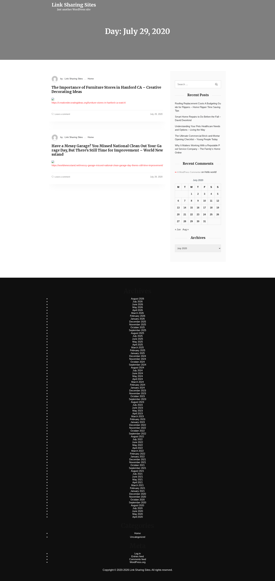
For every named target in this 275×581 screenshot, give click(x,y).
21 (184, 214)
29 (191, 221)
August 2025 (137, 333)
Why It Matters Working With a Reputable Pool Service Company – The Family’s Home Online (197, 149)
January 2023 (137, 422)
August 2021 (137, 471)
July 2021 (138, 473)
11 (211, 200)
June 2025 (137, 338)
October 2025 (137, 327)
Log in (137, 553)
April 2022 (137, 448)
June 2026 (137, 304)
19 (217, 207)
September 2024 (137, 364)
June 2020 (137, 511)
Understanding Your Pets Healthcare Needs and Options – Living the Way (197, 128)
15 (191, 207)
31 (204, 221)
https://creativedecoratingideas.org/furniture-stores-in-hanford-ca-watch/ (89, 102)
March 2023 (137, 416)
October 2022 (137, 430)
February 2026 (137, 316)
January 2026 (137, 318)
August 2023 (137, 402)
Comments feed (137, 559)
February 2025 (137, 350)
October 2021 (137, 465)
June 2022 (137, 442)
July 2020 (138, 508)
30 (198, 221)
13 (178, 207)
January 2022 (137, 456)
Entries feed (137, 556)
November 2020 (137, 496)
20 (178, 214)
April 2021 (137, 482)
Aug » (186, 229)
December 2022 (137, 425)
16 (198, 207)
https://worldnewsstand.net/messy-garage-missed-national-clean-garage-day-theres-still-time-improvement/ (107, 165)
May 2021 (137, 479)
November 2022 (137, 427)
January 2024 (137, 387)
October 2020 (137, 499)
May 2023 (137, 410)
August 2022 (137, 436)
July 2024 (138, 370)
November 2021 (137, 462)
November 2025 (137, 324)
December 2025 (137, 321)
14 (184, 207)
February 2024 (137, 384)
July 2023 (138, 404)
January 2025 (137, 353)
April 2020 (137, 516)
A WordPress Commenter (189, 172)
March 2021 (137, 485)
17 (204, 207)
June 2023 (137, 407)
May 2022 (137, 445)
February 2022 (137, 453)
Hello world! (210, 172)
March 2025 (137, 347)
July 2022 (138, 439)
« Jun (178, 229)
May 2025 (137, 341)
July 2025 (138, 336)
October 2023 (137, 396)
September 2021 (137, 468)
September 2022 (137, 433)
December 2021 (137, 459)
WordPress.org (137, 562)
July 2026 (138, 301)
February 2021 (137, 488)
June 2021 (137, 476)
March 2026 (137, 313)
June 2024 (137, 373)
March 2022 (137, 450)
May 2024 (137, 376)
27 (178, 221)
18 (211, 207)
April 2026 (137, 310)
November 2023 (137, 393)
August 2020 (137, 505)
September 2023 (137, 399)
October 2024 (137, 361)
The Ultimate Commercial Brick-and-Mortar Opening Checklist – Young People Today (197, 137)
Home (91, 78)
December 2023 (137, 390)
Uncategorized (137, 537)
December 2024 (137, 356)
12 (217, 200)
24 (204, 214)
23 (198, 214)
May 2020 (137, 514)
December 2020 (137, 493)
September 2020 (137, 502)
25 (211, 214)
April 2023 (137, 413)
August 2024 (137, 367)
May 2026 (137, 307)
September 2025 (137, 330)
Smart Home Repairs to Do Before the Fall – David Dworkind (198, 118)
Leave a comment (62, 114)
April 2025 (137, 344)
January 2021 (137, 491)
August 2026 (137, 298)
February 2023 (137, 419)
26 (217, 214)
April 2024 (137, 379)
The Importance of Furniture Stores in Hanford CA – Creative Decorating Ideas (106, 89)
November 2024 (137, 359)
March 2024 (137, 382)
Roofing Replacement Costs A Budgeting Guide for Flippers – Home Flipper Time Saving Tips (198, 107)
